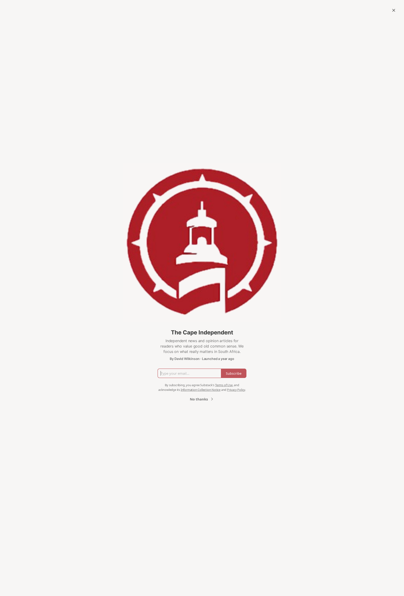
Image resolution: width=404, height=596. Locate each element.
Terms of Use (224, 385)
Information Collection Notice (200, 390)
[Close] (393, 10)
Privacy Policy (236, 390)
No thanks (199, 399)
